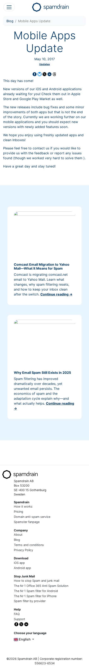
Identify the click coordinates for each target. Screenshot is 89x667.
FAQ (17, 614)
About (18, 534)
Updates (44, 64)
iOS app (19, 562)
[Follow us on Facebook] (16, 624)
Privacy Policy (23, 550)
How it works (23, 506)
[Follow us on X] (21, 624)
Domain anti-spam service (32, 516)
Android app (22, 568)
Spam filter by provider (30, 601)
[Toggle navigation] (9, 7)
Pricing (18, 511)
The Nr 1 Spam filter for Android (36, 591)
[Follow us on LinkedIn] (26, 624)
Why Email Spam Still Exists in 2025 (42, 372)
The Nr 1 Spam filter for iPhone (35, 596)
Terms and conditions (29, 545)
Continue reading (56, 294)
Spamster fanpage (27, 522)
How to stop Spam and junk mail (36, 580)
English (24, 639)
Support (19, 619)
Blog (9, 21)
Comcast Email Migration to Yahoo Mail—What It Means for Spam (41, 266)
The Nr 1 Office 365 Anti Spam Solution (41, 585)
